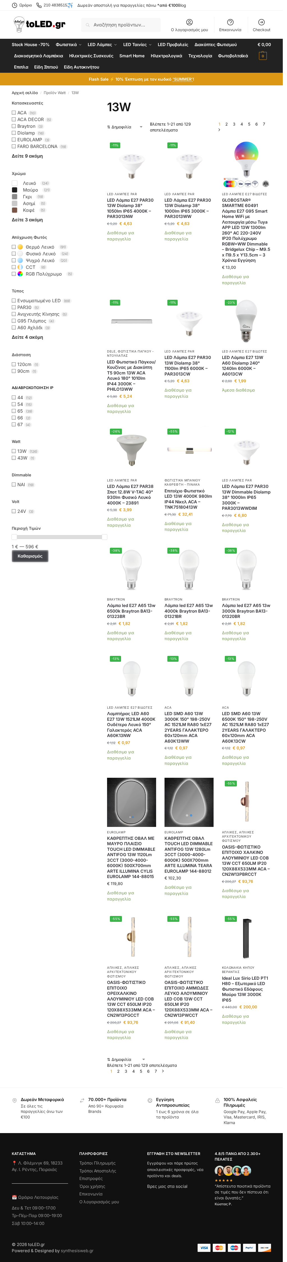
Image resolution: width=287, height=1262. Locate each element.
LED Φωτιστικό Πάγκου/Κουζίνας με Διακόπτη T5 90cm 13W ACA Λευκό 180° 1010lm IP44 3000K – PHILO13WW (131, 375)
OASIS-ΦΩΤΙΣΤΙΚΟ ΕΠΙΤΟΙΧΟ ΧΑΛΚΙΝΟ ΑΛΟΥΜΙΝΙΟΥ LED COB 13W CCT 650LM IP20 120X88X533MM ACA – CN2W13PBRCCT (246, 860)
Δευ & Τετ (22, 1207)
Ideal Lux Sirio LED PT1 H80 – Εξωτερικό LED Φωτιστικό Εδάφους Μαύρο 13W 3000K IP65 (245, 989)
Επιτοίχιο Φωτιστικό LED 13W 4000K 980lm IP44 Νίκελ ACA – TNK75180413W (188, 499)
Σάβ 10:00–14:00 (28, 1223)
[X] (181, 1196)
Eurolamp (116, 832)
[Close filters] (13, 592)
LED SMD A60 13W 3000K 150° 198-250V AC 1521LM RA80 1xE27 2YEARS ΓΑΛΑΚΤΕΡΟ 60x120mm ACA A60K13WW (188, 727)
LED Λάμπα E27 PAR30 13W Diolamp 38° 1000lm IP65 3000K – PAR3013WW (188, 208)
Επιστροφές (91, 1178)
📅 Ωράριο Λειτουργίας (35, 1197)
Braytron (116, 599)
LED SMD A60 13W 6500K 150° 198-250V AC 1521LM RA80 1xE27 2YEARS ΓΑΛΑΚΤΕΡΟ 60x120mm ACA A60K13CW (245, 727)
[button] (264, 50)
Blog (182, 5)
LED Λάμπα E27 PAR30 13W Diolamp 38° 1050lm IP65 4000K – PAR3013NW (130, 208)
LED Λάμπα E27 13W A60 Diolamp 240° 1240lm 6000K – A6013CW (242, 366)
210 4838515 (55, 5)
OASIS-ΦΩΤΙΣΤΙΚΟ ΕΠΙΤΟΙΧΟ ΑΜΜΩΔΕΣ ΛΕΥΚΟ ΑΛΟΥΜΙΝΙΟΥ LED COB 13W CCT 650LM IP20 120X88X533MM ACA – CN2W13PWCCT (188, 999)
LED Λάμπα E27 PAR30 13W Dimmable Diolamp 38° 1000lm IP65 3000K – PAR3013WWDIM (246, 497)
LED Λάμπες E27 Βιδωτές (244, 194)
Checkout (261, 29)
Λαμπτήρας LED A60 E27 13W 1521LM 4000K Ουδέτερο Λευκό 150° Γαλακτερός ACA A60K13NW (131, 724)
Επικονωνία (91, 1194)
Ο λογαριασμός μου (189, 29)
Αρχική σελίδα (25, 92)
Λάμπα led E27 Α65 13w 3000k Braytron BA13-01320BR (246, 611)
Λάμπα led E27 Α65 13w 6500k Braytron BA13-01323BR (131, 611)
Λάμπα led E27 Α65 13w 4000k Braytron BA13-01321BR (189, 611)
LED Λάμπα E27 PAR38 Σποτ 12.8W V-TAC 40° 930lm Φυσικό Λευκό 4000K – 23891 (130, 495)
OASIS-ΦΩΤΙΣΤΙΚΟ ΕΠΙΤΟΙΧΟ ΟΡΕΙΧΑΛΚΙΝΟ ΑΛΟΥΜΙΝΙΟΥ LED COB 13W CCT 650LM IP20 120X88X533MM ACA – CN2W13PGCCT (131, 999)
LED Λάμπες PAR (122, 194)
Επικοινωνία (230, 29)
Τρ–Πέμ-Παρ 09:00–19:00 (37, 1215)
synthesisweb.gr (77, 1250)
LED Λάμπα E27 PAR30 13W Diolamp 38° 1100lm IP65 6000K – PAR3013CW (188, 366)
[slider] (14, 537)
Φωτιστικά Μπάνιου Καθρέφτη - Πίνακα (182, 482)
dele (111, 351)
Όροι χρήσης (92, 1186)
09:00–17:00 (43, 1207)
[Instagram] (161, 1196)
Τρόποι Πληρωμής (97, 1163)
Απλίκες (229, 832)
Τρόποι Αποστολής (97, 1170)
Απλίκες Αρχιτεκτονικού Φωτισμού (238, 836)
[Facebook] (149, 1196)
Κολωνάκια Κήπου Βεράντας (238, 970)
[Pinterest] (149, 1208)
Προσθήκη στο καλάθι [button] (131, 247)
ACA (168, 708)
